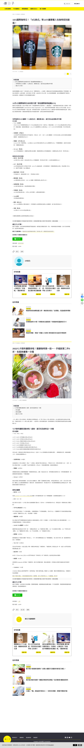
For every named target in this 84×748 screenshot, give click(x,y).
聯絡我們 (35, 737)
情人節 (22, 609)
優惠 (28, 609)
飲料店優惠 (18, 412)
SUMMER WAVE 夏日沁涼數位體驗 (23, 495)
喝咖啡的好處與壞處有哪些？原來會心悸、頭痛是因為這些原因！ (38, 231)
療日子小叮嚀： (19, 85)
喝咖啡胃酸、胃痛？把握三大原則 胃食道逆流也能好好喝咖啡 (46, 333)
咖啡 (22, 251)
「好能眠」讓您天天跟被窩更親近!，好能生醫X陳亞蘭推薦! (34, 288)
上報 (19, 601)
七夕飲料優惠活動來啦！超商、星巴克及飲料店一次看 (28, 408)
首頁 (13, 14)
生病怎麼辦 (8, 8)
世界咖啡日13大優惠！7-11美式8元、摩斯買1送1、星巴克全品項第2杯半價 (34, 83)
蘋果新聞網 (21, 243)
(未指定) (21, 71)
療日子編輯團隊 (23, 400)
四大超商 (18, 410)
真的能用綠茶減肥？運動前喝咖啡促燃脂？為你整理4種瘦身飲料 (47, 680)
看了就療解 (43, 8)
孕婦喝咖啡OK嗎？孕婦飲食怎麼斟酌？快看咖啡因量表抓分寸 (46, 322)
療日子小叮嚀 (19, 414)
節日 (17, 251)
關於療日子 (14, 737)
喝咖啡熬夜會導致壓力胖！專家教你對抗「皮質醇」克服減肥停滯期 (48, 310)
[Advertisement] (42, 714)
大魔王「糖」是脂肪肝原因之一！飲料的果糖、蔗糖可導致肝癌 (46, 691)
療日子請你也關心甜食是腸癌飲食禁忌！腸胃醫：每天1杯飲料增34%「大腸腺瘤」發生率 (34, 576)
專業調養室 (25, 8)
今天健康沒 (16, 8)
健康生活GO (33, 8)
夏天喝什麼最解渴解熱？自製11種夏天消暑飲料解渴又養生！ (46, 669)
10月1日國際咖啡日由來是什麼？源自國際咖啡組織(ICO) (28, 81)
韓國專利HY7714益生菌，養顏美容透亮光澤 (63, 288)
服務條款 (22, 737)
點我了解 (24, 294)
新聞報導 (23, 14)
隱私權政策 (28, 737)
